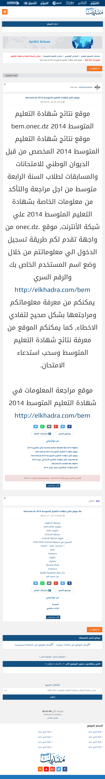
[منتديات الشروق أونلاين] (94, 15)
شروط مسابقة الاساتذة (52, 538)
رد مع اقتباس (52, 485)
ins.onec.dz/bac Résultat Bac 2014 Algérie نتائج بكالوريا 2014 (52, 447)
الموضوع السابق (59, 656)
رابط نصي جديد (94, 732)
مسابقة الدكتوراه (52, 523)
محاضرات (52, 561)
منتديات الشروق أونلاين (90, 56)
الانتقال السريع (52, 685)
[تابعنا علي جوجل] (52, 769)
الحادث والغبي (53, 608)
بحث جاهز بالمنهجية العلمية (52, 573)
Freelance (52, 569)
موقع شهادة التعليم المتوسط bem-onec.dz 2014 (56, 451)
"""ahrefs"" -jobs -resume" (52, 546)
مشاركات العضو (41, 433)
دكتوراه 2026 (52, 531)
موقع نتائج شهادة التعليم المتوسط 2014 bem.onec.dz (54, 455)
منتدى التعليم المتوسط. (52, 56)
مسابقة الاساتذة (52, 534)
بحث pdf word (52, 576)
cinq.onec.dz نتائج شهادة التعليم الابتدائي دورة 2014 (55, 459)
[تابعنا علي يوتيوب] (46, 769)
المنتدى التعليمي (71, 56)
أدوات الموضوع (12, 75)
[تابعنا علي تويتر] (58, 769)
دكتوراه (52, 557)
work (52, 550)
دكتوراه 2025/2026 (52, 527)
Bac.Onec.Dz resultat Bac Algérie (65, 463)
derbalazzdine (86, 87)
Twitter (59, 645)
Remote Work (52, 565)
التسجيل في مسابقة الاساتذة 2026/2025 (52, 542)
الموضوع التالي (46, 656)
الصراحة (55, 604)
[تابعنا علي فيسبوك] (64, 769)
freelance (52, 553)
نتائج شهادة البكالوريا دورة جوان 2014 (61, 467)
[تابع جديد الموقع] (40, 769)
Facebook (19, 645)
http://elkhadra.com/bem (52, 289)
